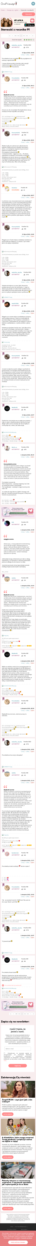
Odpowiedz (28, 14)
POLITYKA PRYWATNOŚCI (21, 1226)
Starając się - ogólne (12, 10)
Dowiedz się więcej (26, 1238)
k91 (13, 522)
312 (24, 35)
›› (32, 35)
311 (21, 35)
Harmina (14, 187)
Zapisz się (18, 1066)
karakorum (15, 853)
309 (15, 35)
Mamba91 (15, 407)
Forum (3, 10)
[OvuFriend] (9, 5)
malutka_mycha (17, 45)
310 (18, 35)
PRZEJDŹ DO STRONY (18, 1242)
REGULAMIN (24, 1229)
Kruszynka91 (16, 132)
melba (14, 578)
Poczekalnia (15, 78)
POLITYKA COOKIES (11, 1229)
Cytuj (22, 55)
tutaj (5, 1060)
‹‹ (9, 35)
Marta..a (14, 447)
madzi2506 (15, 303)
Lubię (27, 55)
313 (27, 35)
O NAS (11, 1226)
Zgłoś (32, 55)
